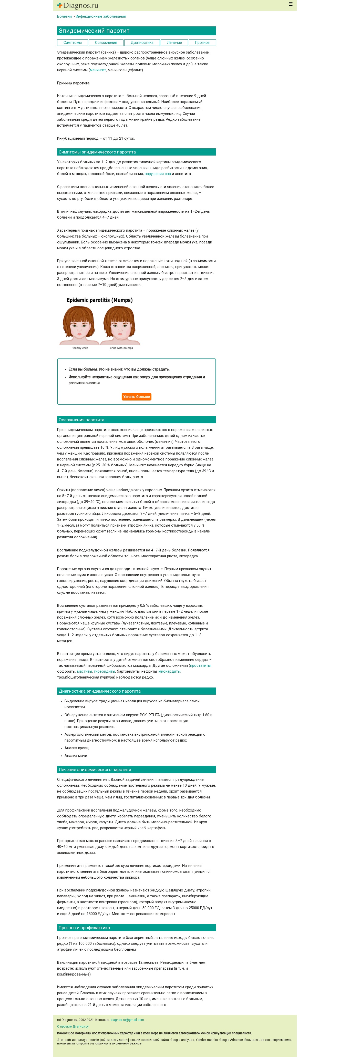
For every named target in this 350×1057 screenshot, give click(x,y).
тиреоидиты (104, 671)
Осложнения (106, 42)
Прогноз (202, 42)
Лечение (174, 42)
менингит (98, 70)
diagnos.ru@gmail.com (127, 1020)
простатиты (200, 665)
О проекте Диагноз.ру (73, 1026)
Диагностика (142, 42)
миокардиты (169, 671)
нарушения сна (158, 174)
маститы (84, 671)
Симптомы (73, 42)
